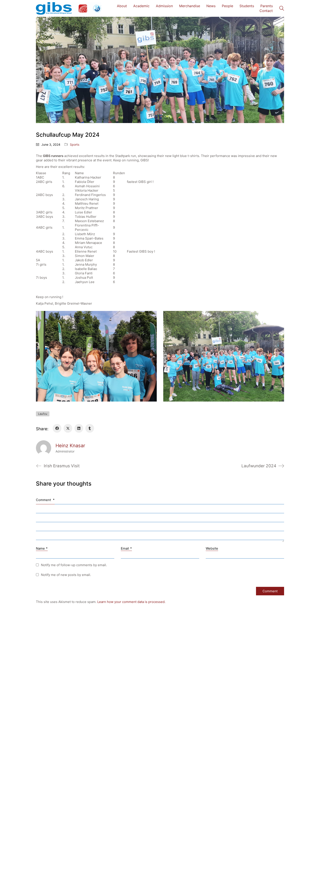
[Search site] (281, 9)
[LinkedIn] (78, 428)
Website (212, 548)
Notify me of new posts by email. (66, 575)
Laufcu (42, 413)
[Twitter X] (68, 428)
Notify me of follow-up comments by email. (74, 565)
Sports (74, 144)
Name (42, 548)
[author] (43, 448)
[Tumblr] (89, 428)
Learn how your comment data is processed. (131, 602)
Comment (45, 500)
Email (126, 548)
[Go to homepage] (68, 8)
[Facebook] (57, 428)
